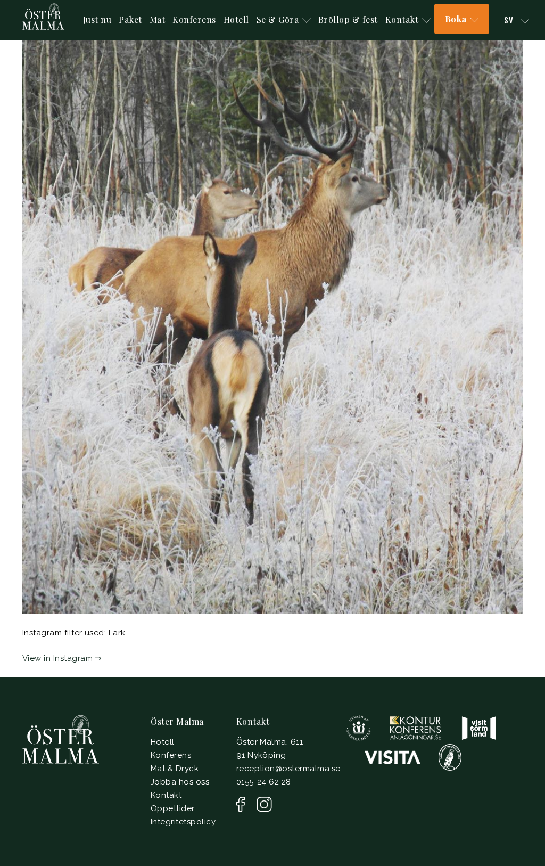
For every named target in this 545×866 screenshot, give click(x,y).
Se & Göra (278, 19)
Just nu (97, 19)
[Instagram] (264, 804)
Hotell (236, 19)
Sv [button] (510, 20)
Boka (456, 18)
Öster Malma (177, 721)
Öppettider (173, 808)
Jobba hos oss (180, 782)
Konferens (194, 19)
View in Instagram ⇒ (62, 658)
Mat (158, 19)
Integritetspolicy (183, 822)
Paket (130, 19)
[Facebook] (240, 804)
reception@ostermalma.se (288, 768)
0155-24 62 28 (263, 782)
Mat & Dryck (175, 768)
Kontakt (402, 19)
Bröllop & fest (348, 19)
